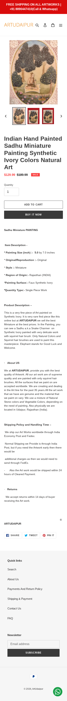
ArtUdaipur (37, 689)
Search (11, 569)
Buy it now (33, 214)
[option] (19, 116)
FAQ (10, 618)
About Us (13, 579)
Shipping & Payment (19, 598)
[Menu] (61, 25)
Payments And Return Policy (24, 588)
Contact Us (14, 608)
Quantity (8, 184)
